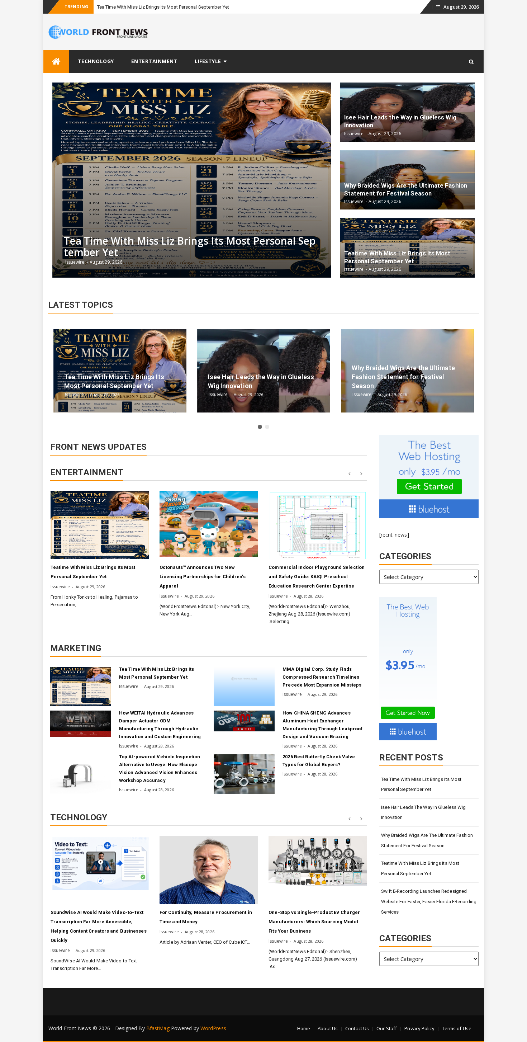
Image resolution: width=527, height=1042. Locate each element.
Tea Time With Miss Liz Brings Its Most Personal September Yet (163, 7)
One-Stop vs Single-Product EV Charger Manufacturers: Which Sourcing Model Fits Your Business (314, 922)
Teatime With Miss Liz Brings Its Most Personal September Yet (420, 868)
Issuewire (60, 587)
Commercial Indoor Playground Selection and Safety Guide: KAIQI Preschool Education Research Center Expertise (317, 577)
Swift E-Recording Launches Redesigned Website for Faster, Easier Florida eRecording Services (429, 901)
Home (303, 1028)
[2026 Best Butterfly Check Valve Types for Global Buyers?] (244, 774)
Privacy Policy (419, 1028)
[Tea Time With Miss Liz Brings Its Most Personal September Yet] (80, 686)
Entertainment (154, 61)
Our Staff (386, 1028)
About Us (328, 1028)
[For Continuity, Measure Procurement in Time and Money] (209, 870)
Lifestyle (208, 61)
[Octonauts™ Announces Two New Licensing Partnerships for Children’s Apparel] (209, 524)
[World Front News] (56, 61)
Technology (96, 61)
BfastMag (158, 1028)
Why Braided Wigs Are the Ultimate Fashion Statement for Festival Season (427, 840)
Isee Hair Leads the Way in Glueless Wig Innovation (423, 812)
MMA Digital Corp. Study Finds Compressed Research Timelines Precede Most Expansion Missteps (322, 677)
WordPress (213, 1028)
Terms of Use (456, 1028)
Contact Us (357, 1028)
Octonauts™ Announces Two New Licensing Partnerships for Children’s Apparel (203, 577)
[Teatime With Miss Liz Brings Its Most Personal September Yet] (100, 525)
